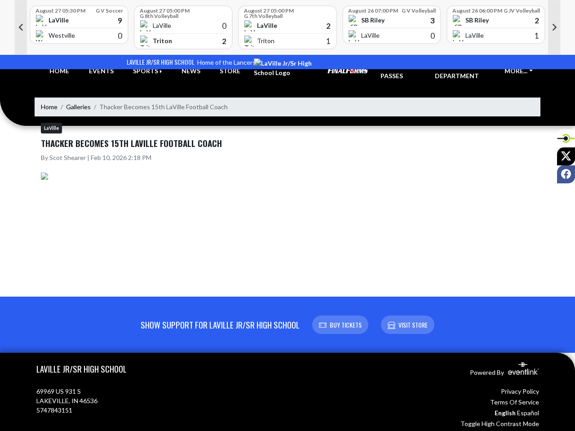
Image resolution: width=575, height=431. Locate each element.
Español (528, 413)
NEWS (190, 71)
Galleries (78, 107)
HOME (59, 71)
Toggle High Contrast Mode (499, 423)
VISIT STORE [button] (413, 324)
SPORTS (145, 71)
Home (49, 107)
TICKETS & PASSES (397, 71)
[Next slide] (554, 27)
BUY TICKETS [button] (346, 324)
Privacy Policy (520, 391)
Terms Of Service (514, 402)
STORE (230, 71)
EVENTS (101, 71)
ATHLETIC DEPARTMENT (457, 71)
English (505, 413)
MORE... (515, 71)
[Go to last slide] (20, 27)
